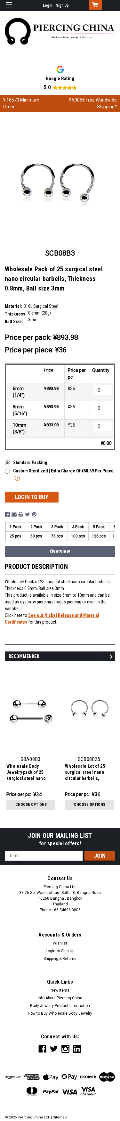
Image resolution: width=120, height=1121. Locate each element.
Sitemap (60, 1117)
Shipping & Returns (60, 958)
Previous (103, 656)
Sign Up (62, 5)
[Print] (20, 514)
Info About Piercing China (60, 998)
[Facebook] (7, 514)
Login (47, 5)
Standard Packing (30, 462)
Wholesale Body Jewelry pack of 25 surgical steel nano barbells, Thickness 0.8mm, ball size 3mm (28, 773)
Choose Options (31, 804)
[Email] (14, 514)
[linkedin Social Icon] (77, 1049)
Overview (60, 551)
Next (112, 656)
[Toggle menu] (9, 9)
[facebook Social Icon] (42, 1049)
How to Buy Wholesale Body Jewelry (60, 1013)
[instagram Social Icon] (65, 1049)
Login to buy (31, 497)
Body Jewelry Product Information (60, 1005)
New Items (60, 990)
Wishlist (60, 943)
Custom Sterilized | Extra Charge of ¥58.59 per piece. (64, 470)
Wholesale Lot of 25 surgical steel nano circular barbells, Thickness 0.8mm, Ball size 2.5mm (87, 773)
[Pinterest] (34, 514)
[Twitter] (27, 514)
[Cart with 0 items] (94, 5)
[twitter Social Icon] (54, 1049)
